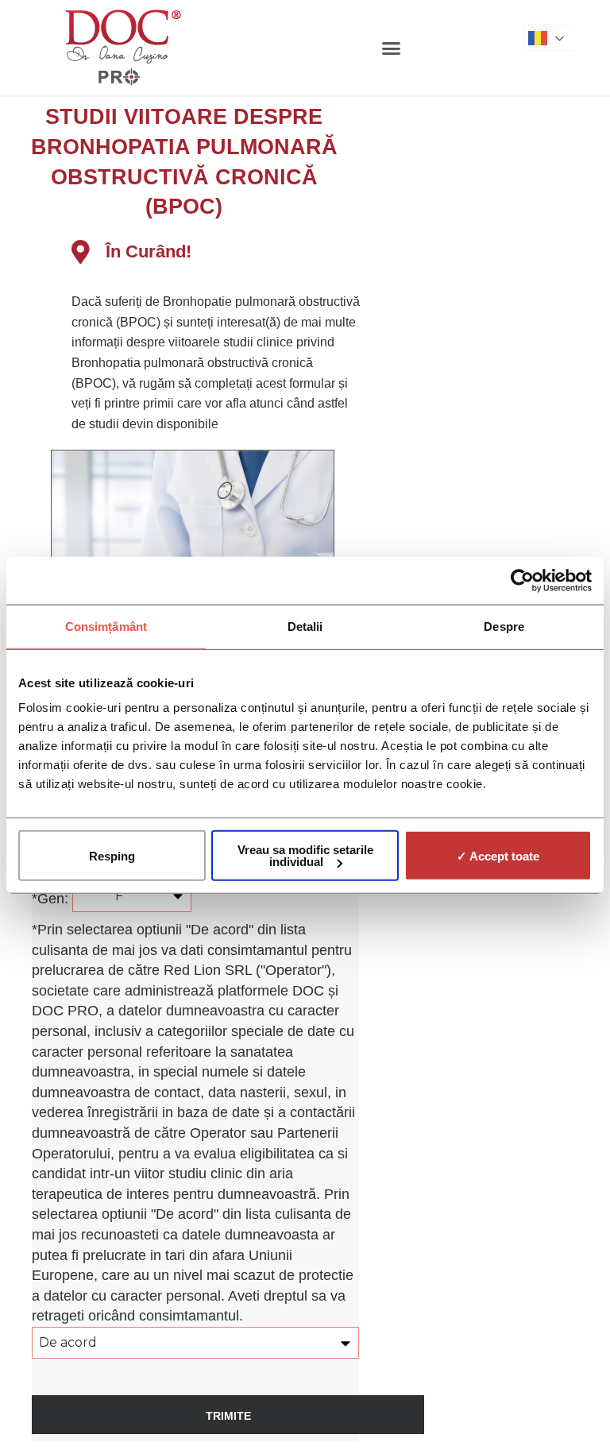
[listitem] (216, 363)
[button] (391, 48)
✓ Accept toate (498, 855)
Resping (112, 855)
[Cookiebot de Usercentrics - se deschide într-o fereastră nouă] (522, 580)
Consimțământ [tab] (106, 625)
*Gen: (52, 899)
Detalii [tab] (305, 625)
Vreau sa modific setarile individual (305, 855)
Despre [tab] (504, 625)
